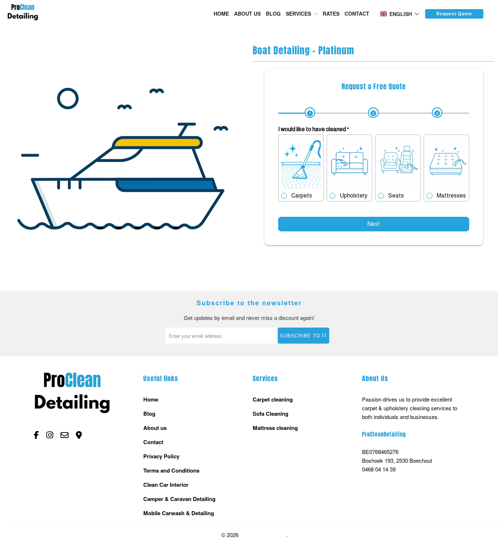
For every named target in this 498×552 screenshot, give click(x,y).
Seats (396, 195)
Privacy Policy (161, 456)
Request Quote (454, 13)
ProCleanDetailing (263, 535)
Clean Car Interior (165, 485)
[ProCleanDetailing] (22, 13)
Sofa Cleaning (270, 414)
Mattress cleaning (275, 428)
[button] (400, 13)
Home (221, 13)
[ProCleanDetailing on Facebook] (36, 435)
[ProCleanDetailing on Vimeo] (79, 435)
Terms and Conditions (171, 470)
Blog (273, 13)
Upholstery (353, 195)
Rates (331, 13)
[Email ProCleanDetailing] (65, 435)
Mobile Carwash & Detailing (178, 513)
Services (298, 13)
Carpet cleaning (273, 399)
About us (247, 13)
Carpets (301, 195)
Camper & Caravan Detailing (179, 499)
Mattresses (451, 195)
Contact (357, 13)
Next (373, 224)
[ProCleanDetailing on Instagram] (49, 435)
